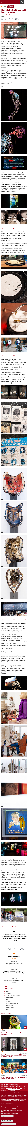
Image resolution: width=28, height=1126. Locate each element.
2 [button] (15, 229)
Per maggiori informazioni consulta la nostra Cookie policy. (14, 1107)
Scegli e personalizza (7, 1116)
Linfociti (8, 1009)
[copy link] (2, 19)
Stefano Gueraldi (6, 14)
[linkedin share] (15, 19)
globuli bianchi (10, 1007)
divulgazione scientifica (12, 1003)
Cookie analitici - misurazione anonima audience (14, 1112)
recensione (9, 1001)
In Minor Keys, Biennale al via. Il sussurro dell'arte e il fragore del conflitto (13, 1078)
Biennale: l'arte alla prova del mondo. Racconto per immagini (13, 1033)
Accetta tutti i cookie (6, 1120)
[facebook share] (12, 19)
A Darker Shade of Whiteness (13, 995)
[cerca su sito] (22, 2)
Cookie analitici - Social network (10, 1113)
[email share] (18, 19)
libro (7, 999)
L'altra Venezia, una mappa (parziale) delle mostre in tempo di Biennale (13, 1055)
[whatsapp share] (6, 19)
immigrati (8, 991)
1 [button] (13, 927)
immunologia (9, 1005)
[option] (14, 217)
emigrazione (9, 993)
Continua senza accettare (8, 1123)
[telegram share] (9, 19)
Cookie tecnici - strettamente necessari (12, 1110)
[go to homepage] (3, 2)
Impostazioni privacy (14, 1090)
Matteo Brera (9, 997)
